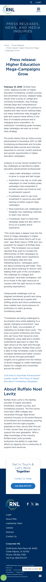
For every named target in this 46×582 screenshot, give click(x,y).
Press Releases (18, 45)
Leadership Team (14, 523)
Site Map (8, 570)
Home (6, 45)
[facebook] (27, 504)
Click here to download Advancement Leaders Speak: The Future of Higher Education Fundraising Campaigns (22, 378)
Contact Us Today (23, 479)
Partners (10, 532)
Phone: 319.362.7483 (16, 555)
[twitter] (32, 504)
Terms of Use (17, 570)
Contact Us (11, 537)
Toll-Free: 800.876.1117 (16, 558)
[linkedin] (37, 504)
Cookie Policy (20, 572)
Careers (9, 528)
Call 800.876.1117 (23, 486)
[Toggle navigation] (38, 9)
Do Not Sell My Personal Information (17, 576)
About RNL (11, 519)
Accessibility (9, 572)
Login (38, 2)
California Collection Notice (14, 574)
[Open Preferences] (3, 578)
